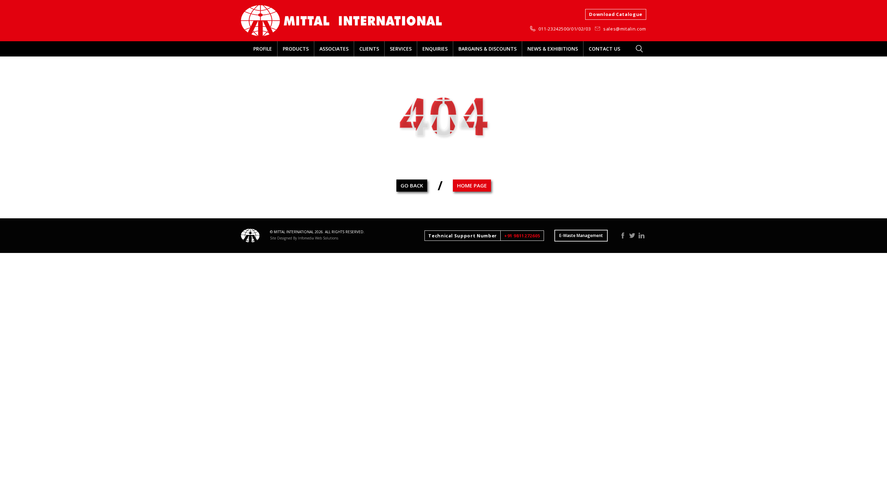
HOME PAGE (472, 185)
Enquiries (435, 48)
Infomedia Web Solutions (318, 238)
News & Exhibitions (552, 48)
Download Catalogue (615, 14)
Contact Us (604, 48)
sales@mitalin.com (624, 29)
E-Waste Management (581, 235)
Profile (262, 48)
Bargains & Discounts (487, 48)
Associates (334, 48)
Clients (369, 48)
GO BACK (412, 185)
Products (296, 48)
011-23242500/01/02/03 (564, 29)
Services (401, 48)
